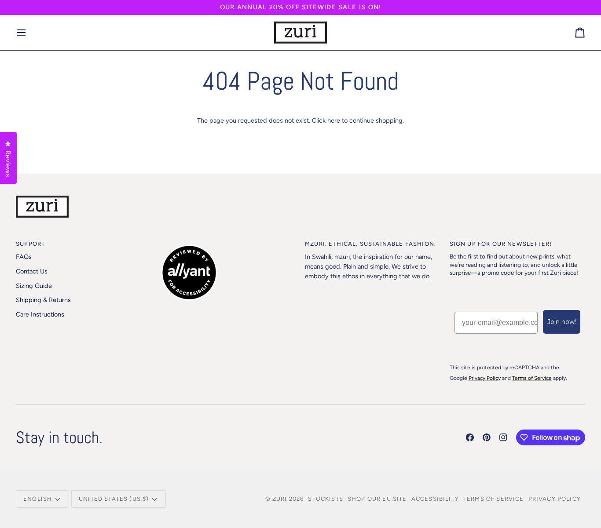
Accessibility (435, 498)
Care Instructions (40, 314)
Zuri (279, 498)
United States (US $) (114, 498)
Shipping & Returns (43, 300)
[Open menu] (29, 32)
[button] (229, 242)
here (333, 120)
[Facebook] (470, 437)
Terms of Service (493, 498)
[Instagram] (503, 437)
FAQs (24, 257)
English (37, 498)
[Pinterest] (487, 437)
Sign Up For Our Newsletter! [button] (501, 243)
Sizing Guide (34, 286)
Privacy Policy (554, 498)
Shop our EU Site (377, 498)
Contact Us (32, 271)
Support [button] (30, 243)
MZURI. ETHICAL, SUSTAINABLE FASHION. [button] (370, 243)
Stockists (325, 498)
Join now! (561, 322)
